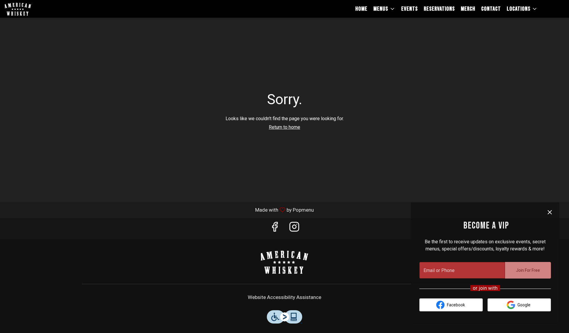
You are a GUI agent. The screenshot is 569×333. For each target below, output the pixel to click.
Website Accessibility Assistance (284, 297)
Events (409, 8)
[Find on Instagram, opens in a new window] (294, 228)
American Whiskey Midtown (284, 261)
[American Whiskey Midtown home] (31, 8)
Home (361, 8)
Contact (491, 8)
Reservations (439, 8)
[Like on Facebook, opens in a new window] (274, 228)
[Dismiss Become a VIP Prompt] (550, 212)
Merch (468, 8)
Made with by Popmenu (159, 209)
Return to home (284, 127)
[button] (384, 9)
